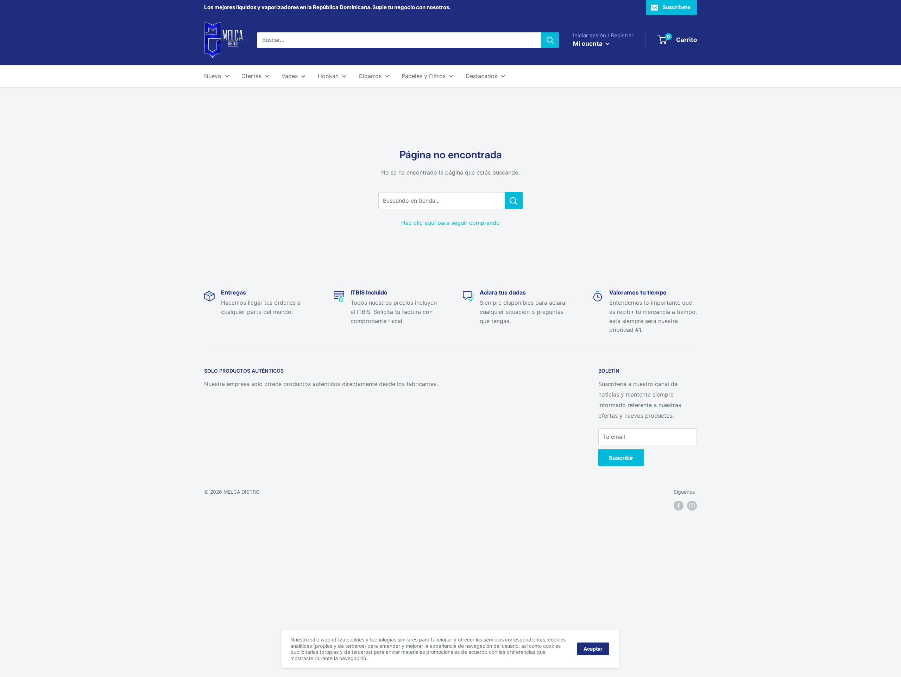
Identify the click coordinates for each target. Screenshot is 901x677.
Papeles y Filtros (424, 76)
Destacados (481, 76)
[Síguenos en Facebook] (678, 505)
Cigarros (370, 76)
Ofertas (251, 76)
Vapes (290, 76)
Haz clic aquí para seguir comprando (450, 222)
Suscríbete (676, 7)
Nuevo (212, 76)
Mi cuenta (588, 43)
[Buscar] (550, 40)
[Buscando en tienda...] (514, 200)
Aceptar (593, 649)
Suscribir (621, 457)
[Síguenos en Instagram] (692, 505)
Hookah (328, 76)
